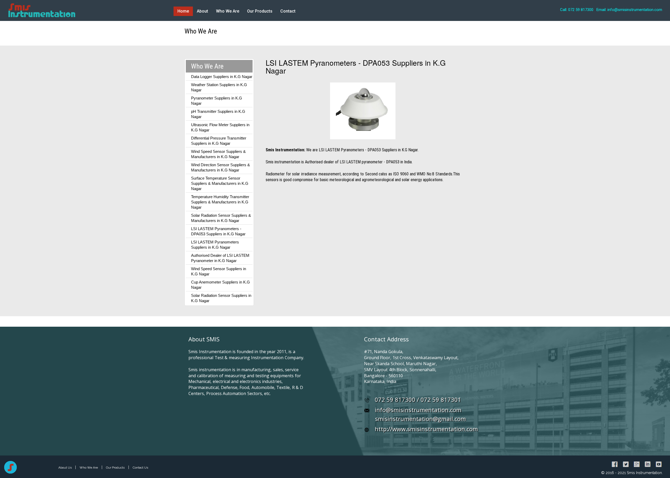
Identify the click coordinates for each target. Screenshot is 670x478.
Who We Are (227, 11)
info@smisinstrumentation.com (418, 410)
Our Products (259, 11)
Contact (287, 11)
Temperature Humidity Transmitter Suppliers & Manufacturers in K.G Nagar (220, 201)
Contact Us (140, 467)
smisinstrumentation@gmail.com (420, 419)
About (202, 11)
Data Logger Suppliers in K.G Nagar (221, 76)
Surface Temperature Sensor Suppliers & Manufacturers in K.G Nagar (219, 183)
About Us (65, 467)
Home (183, 11)
